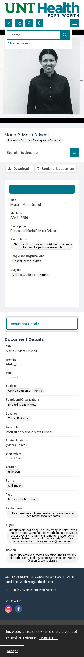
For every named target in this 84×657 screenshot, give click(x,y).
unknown (14, 471)
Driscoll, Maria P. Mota (27, 261)
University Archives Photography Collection (35, 140)
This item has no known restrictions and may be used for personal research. (43, 246)
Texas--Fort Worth (19, 418)
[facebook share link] (18, 609)
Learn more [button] (48, 638)
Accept (12, 651)
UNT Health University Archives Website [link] (30, 589)
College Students (24, 274)
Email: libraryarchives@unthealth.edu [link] (29, 582)
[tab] (42, 189)
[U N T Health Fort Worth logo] (42, 9)
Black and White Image (23, 499)
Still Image (15, 485)
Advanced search (18, 43)
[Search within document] (74, 152)
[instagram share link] (8, 609)
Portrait (43, 274)
